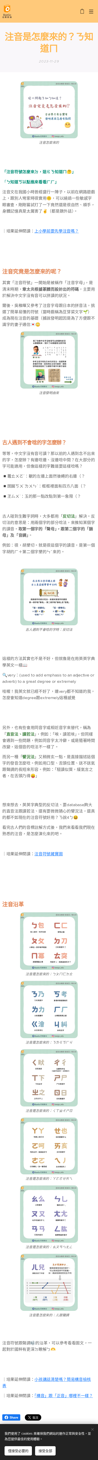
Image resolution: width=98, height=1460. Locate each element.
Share (14, 1417)
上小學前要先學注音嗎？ (56, 231)
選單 (91, 11)
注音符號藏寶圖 (48, 853)
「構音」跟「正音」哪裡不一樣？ (63, 1395)
